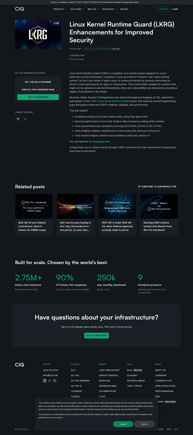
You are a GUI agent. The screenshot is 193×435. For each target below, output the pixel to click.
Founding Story (163, 381)
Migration (104, 381)
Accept (123, 424)
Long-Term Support (109, 370)
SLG (176, 429)
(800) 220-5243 (50, 370)
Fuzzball (75, 396)
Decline (144, 424)
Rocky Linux (89, 49)
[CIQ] (19, 9)
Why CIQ (92, 9)
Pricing (124, 9)
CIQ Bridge (76, 391)
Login (102, 396)
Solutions (75, 9)
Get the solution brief (38, 82)
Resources (108, 9)
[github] (54, 381)
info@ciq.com (50, 375)
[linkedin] (44, 381)
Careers (165, 402)
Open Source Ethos (165, 386)
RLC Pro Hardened (103, 49)
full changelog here (99, 141)
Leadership (160, 375)
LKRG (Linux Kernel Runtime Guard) (109, 101)
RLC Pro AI (76, 386)
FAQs (157, 396)
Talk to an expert (38, 97)
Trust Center (134, 386)
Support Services (108, 375)
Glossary (132, 375)
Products (58, 9)
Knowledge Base (107, 386)
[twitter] (49, 381)
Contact (163, 9)
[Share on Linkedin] (18, 119)
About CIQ (160, 370)
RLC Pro (75, 375)
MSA (169, 429)
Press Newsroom (164, 391)
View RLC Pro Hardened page (38, 89)
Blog (134, 370)
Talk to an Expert (96, 335)
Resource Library (136, 381)
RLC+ (73, 370)
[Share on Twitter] (25, 119)
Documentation (107, 391)
